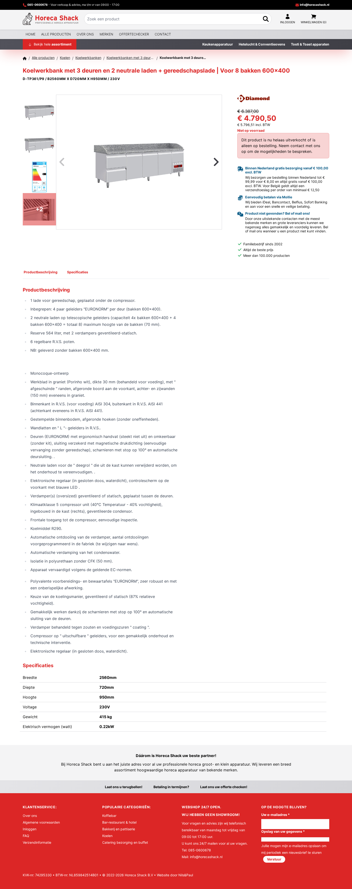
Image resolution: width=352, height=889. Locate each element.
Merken (106, 34)
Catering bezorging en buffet (125, 842)
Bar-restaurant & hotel (119, 822)
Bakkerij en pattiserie (118, 829)
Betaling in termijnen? (171, 787)
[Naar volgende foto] (210, 162)
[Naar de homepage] (50, 19)
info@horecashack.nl (314, 4)
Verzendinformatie (37, 842)
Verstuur (274, 859)
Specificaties (77, 272)
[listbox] (139, 162)
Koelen (107, 836)
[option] (139, 162)
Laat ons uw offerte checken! (223, 787)
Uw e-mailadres (275, 815)
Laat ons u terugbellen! (123, 787)
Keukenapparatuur (217, 44)
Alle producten (56, 34)
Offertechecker (134, 34)
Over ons (85, 34)
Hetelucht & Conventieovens (262, 44)
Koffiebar (109, 816)
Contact (163, 34)
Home (30, 34)
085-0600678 (37, 4)
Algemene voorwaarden (41, 822)
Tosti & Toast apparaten (310, 44)
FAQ (26, 836)
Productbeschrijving (40, 272)
